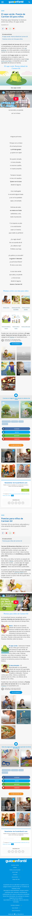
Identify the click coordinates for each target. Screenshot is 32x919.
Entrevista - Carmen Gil (23, 358)
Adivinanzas (5, 424)
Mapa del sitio (16, 879)
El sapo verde (13, 646)
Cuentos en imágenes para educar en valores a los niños (16, 398)
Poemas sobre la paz (26, 326)
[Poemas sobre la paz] (25, 318)
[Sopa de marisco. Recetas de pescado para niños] (8, 738)
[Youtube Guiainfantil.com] (23, 503)
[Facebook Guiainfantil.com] (9, 503)
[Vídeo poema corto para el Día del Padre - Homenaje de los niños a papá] (24, 723)
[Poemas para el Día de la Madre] (16, 299)
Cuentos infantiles (6, 421)
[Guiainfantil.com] (16, 3)
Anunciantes (15, 877)
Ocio (2, 11)
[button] (4, 2)
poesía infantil (19, 572)
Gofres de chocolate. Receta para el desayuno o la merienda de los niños (7, 386)
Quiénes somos (15, 865)
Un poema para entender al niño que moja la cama (7, 372)
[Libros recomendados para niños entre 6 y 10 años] (24, 375)
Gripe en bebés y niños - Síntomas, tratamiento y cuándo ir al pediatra (23, 459)
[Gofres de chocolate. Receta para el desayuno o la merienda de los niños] (8, 390)
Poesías (11, 337)
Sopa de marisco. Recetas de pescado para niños (8, 736)
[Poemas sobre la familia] (16, 318)
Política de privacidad (15, 870)
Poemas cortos (6, 307)
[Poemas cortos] (6, 299)
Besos (11, 626)
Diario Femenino (16, 910)
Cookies (15, 867)
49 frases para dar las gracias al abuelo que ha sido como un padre (23, 475)
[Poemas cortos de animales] (25, 299)
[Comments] (13, 29)
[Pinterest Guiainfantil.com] (12, 503)
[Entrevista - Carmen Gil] (24, 360)
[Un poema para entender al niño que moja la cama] (8, 375)
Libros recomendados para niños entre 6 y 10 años (23, 372)
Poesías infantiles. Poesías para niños (7, 706)
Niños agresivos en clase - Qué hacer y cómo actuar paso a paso (7, 459)
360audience (20, 914)
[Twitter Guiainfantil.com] (19, 503)
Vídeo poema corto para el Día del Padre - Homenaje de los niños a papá (23, 720)
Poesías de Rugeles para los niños (23, 706)
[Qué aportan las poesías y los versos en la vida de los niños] (8, 723)
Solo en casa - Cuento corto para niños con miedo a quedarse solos (8, 474)
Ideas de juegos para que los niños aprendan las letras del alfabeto (16, 747)
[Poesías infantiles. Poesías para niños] (8, 708)
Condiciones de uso (25, 493)
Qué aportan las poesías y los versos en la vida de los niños (8, 720)
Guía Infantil (15, 908)
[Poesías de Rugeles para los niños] (24, 708)
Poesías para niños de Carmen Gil (7, 358)
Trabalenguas (15, 421)
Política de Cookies (6, 495)
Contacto (15, 874)
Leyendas (21, 421)
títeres (11, 561)
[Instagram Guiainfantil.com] (16, 503)
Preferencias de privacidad (14, 493)
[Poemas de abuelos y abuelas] (6, 318)
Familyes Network (15, 905)
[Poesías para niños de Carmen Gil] (8, 360)
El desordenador (14, 665)
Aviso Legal (15, 872)
